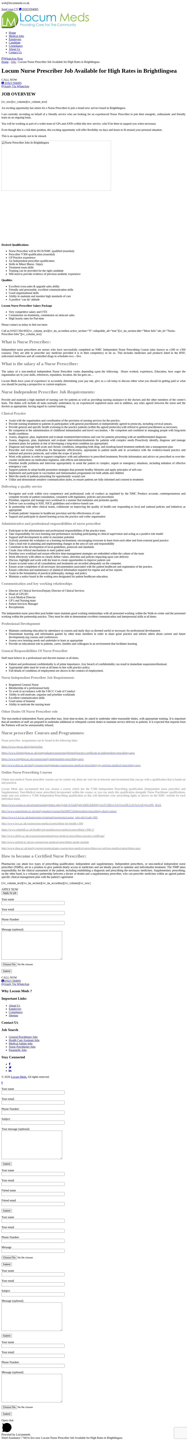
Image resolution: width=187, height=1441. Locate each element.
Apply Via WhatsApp (16, 86)
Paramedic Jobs (18, 1050)
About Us (14, 49)
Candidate (14, 42)
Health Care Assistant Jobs (24, 1040)
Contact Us (15, 52)
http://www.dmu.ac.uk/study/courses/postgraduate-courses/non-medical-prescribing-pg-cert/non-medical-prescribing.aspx (71, 848)
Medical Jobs (16, 36)
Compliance (16, 45)
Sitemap (13, 1015)
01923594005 (30, 9)
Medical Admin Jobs (21, 1043)
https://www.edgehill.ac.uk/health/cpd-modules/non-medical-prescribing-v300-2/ (47, 829)
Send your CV (9, 9)
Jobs (13, 61)
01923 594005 (13, 83)
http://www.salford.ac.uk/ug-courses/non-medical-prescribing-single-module (45, 842)
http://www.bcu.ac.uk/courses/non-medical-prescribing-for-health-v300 (42, 823)
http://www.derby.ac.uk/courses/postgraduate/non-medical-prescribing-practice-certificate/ (52, 835)
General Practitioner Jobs (23, 1036)
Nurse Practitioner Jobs (22, 1046)
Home (12, 32)
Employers (15, 39)
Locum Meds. (19, 1076)
